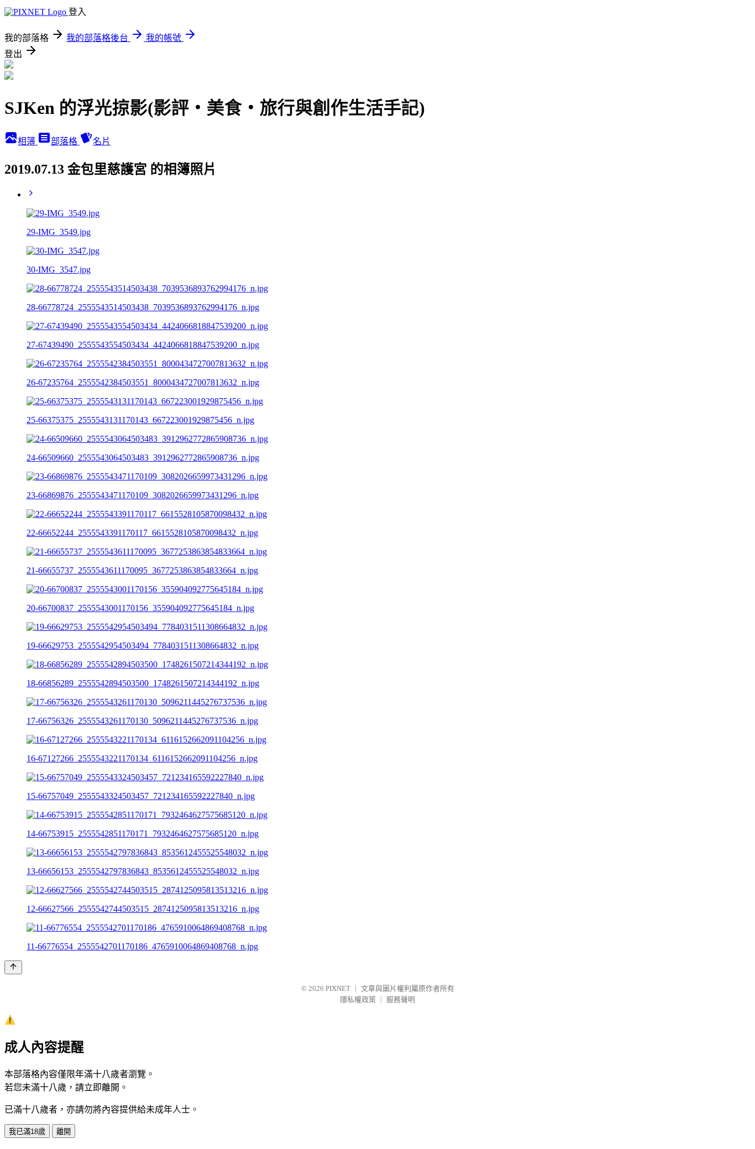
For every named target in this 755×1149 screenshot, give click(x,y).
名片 (102, 141)
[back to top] (13, 967)
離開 (63, 1131)
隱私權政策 (358, 999)
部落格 (65, 141)
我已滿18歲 (27, 1131)
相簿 (28, 141)
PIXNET (338, 988)
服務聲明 (400, 999)
